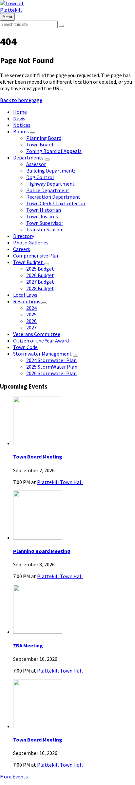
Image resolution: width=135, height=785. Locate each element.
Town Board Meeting (37, 456)
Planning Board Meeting (41, 551)
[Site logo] (23, 10)
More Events (14, 776)
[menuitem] (20, 112)
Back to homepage (21, 100)
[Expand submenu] (32, 133)
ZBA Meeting (28, 645)
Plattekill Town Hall (60, 482)
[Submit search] (61, 26)
